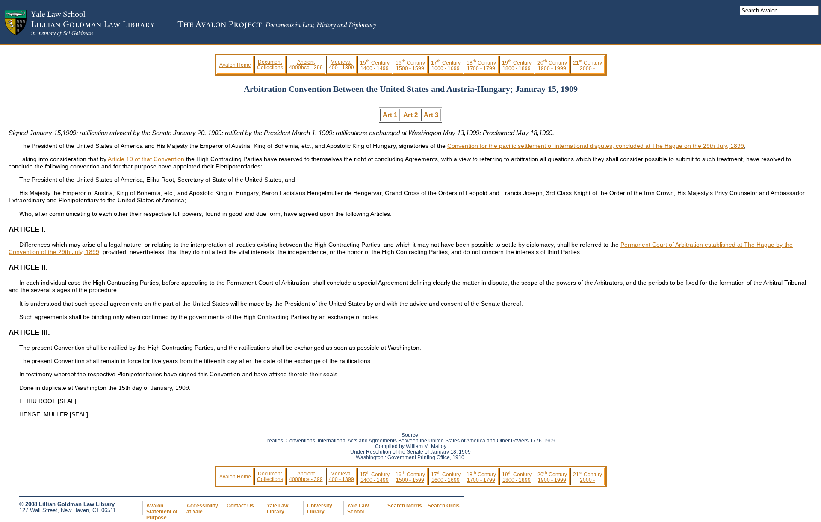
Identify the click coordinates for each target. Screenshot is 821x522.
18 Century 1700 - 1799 (481, 65)
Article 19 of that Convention (146, 159)
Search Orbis (444, 506)
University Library (319, 509)
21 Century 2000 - (587, 65)
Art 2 (410, 114)
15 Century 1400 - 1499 (375, 65)
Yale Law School (358, 509)
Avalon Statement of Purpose (161, 512)
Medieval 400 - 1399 (341, 64)
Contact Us (240, 506)
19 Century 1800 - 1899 (517, 65)
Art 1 (390, 114)
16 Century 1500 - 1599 (410, 65)
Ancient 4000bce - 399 (306, 64)
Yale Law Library (277, 509)
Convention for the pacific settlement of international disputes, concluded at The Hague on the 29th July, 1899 (595, 145)
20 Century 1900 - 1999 (552, 65)
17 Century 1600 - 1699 (446, 65)
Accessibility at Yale (202, 509)
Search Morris (404, 506)
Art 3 (431, 114)
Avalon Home (235, 65)
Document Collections (270, 64)
